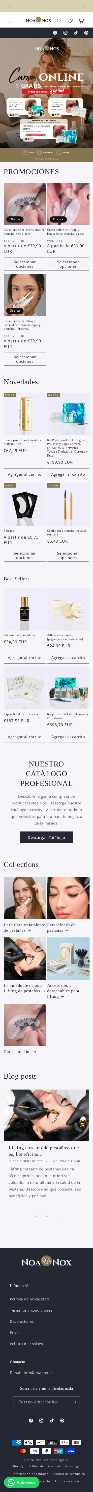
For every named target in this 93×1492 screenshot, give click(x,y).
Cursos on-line (17, 1051)
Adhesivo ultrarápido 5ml (20, 635)
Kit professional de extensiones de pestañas (68, 716)
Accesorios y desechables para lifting (63, 991)
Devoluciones (22, 1321)
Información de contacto (31, 1474)
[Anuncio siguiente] (83, 5)
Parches (9, 530)
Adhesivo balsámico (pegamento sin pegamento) (65, 637)
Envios (16, 1332)
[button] (9, 20)
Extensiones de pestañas (61, 928)
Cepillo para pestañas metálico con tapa (67, 532)
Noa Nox (42, 1460)
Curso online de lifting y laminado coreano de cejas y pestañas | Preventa (22, 325)
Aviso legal (73, 1466)
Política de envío (67, 1481)
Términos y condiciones (31, 1310)
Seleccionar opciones (25, 264)
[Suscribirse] (74, 1402)
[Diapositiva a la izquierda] (35, 1216)
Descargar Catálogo (46, 837)
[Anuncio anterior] (9, 5)
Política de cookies (26, 1343)
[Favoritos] (70, 20)
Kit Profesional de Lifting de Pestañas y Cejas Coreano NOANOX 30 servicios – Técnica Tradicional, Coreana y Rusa (67, 447)
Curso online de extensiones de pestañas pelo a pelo (24, 231)
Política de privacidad (29, 1299)
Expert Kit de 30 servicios (21, 714)
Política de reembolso (69, 1474)
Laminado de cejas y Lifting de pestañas (23, 988)
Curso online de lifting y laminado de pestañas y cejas (66, 231)
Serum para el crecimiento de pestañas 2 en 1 (23, 442)
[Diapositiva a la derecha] (57, 1216)
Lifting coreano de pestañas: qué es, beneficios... (44, 1151)
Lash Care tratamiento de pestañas (25, 928)
